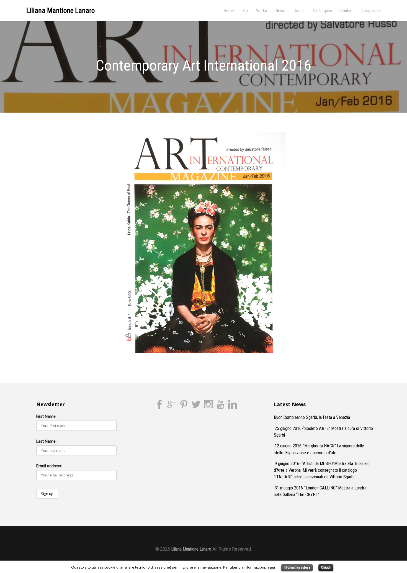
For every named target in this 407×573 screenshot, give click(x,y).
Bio (245, 10)
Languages (371, 10)
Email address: (49, 466)
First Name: (46, 416)
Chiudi (326, 567)
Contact (347, 10)
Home (228, 10)
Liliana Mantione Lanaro (60, 11)
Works (261, 10)
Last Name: (46, 441)
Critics (299, 10)
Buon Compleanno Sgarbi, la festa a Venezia (312, 417)
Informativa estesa (297, 567)
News (280, 10)
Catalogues (322, 10)
